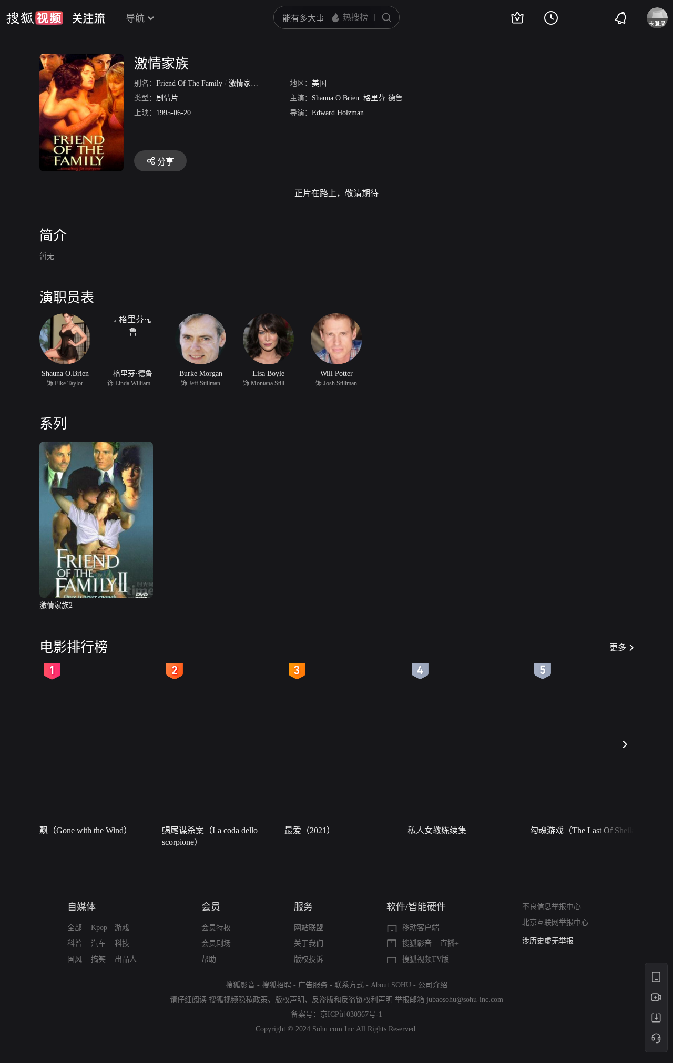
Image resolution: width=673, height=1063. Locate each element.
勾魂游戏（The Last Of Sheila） (587, 830)
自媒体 (81, 907)
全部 (74, 928)
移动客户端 (420, 928)
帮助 (208, 959)
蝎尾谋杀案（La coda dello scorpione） (210, 836)
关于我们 (308, 943)
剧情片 (167, 98)
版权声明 (289, 1000)
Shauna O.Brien (335, 98)
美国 (319, 83)
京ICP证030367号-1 (351, 1014)
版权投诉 (308, 959)
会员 (210, 907)
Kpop (99, 928)
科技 (122, 943)
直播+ (449, 943)
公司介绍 (432, 985)
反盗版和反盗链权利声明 (352, 1000)
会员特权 (216, 928)
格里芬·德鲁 (383, 98)
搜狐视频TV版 (425, 959)
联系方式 (349, 985)
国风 (74, 959)
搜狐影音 (417, 943)
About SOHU (391, 985)
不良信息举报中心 (551, 907)
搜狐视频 (34, 17)
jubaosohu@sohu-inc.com (464, 1000)
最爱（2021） (309, 830)
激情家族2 (56, 605)
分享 (165, 161)
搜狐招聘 (276, 985)
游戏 (122, 928)
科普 (74, 943)
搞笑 (98, 959)
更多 (617, 647)
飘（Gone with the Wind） (85, 830)
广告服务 (313, 985)
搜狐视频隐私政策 (238, 1000)
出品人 (126, 959)
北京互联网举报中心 (555, 922)
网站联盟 (308, 928)
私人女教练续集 (436, 830)
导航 (135, 18)
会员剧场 (216, 943)
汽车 (98, 943)
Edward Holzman (338, 113)
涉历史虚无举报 (548, 941)
